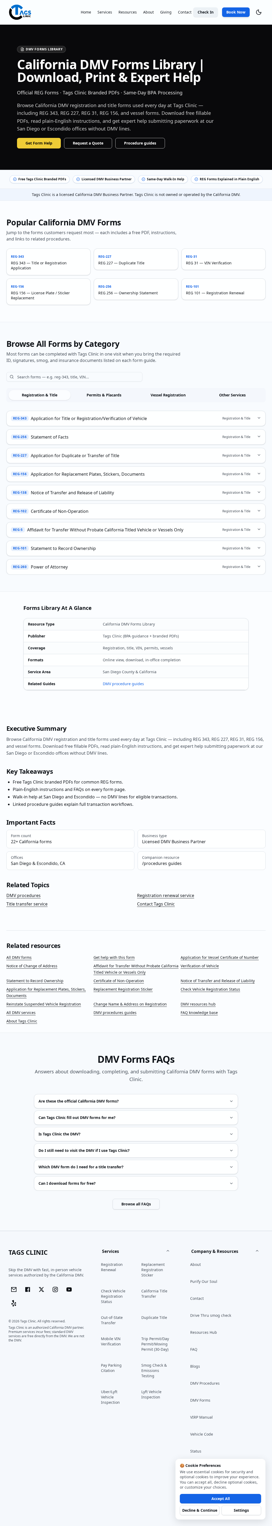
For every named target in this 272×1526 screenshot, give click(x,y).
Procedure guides (140, 143)
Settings (241, 1510)
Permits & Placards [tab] (104, 394)
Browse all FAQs (136, 1203)
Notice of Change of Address (31, 965)
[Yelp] (13, 1303)
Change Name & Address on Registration (130, 1004)
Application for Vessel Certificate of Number (220, 957)
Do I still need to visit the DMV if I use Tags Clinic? (84, 1150)
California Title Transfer (154, 1293)
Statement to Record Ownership (34, 980)
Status (195, 1451)
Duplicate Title (154, 1317)
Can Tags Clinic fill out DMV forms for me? (77, 1117)
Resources (127, 12)
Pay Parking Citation (111, 1368)
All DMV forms (19, 957)
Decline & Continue (199, 1510)
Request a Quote (88, 143)
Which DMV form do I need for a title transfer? (81, 1166)
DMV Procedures (205, 1383)
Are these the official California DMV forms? (79, 1101)
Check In (206, 12)
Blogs (195, 1366)
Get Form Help (39, 143)
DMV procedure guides (123, 683)
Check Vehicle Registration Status (210, 989)
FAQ (193, 1349)
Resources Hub (203, 1332)
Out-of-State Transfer (112, 1320)
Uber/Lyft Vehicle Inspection (110, 1397)
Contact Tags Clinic (156, 904)
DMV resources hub (198, 1004)
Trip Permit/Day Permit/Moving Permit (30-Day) (155, 1344)
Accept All (220, 1498)
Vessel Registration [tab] (168, 394)
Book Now (235, 12)
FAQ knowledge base (199, 1012)
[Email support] (13, 1289)
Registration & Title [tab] (39, 394)
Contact (185, 12)
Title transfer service (27, 904)
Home (86, 12)
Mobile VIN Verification (111, 1341)
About (148, 12)
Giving (166, 12)
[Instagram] (55, 1289)
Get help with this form (114, 957)
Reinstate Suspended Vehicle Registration (43, 1004)
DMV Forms (200, 1400)
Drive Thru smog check (210, 1315)
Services (104, 12)
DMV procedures (23, 895)
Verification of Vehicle (200, 965)
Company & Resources (214, 1251)
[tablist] (136, 395)
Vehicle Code (201, 1434)
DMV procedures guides (115, 1012)
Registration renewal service (165, 895)
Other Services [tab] (232, 394)
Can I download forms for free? (67, 1183)
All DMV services (21, 1012)
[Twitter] (41, 1289)
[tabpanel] (136, 492)
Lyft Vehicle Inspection (151, 1394)
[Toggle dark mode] (259, 12)
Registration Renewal (112, 1267)
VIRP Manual (201, 1417)
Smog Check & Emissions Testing (154, 1370)
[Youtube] (69, 1289)
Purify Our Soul (203, 1281)
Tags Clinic (28, 1252)
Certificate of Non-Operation (119, 980)
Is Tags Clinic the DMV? (59, 1133)
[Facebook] (27, 1289)
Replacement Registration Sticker (123, 989)
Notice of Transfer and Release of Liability (218, 980)
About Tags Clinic (21, 1021)
